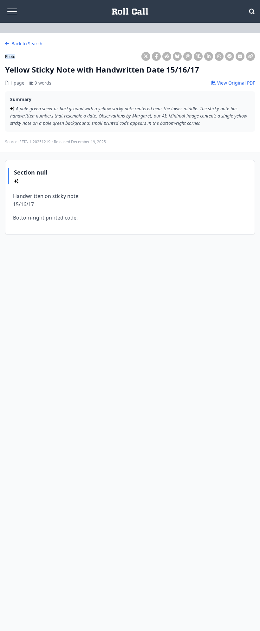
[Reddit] (166, 56)
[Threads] (187, 56)
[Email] (240, 56)
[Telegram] (229, 56)
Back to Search (26, 44)
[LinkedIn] (208, 56)
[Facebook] (156, 56)
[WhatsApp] (219, 56)
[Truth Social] (198, 56)
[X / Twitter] (145, 56)
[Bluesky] (177, 56)
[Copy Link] (250, 56)
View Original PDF (235, 83)
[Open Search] (252, 11)
